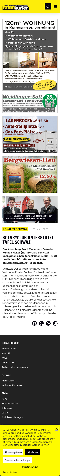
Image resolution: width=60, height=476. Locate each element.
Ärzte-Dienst (8, 380)
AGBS (4, 357)
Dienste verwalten (30, 467)
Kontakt (6, 353)
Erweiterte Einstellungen (17, 460)
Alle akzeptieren (13, 452)
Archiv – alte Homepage (15, 367)
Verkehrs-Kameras (12, 385)
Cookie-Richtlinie (10, 472)
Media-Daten (9, 348)
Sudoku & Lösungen (12, 417)
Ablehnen (33, 452)
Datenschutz (9, 362)
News (4, 398)
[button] (56, 428)
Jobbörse (7, 408)
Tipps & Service (10, 403)
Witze (5, 412)
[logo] (15, 6)
